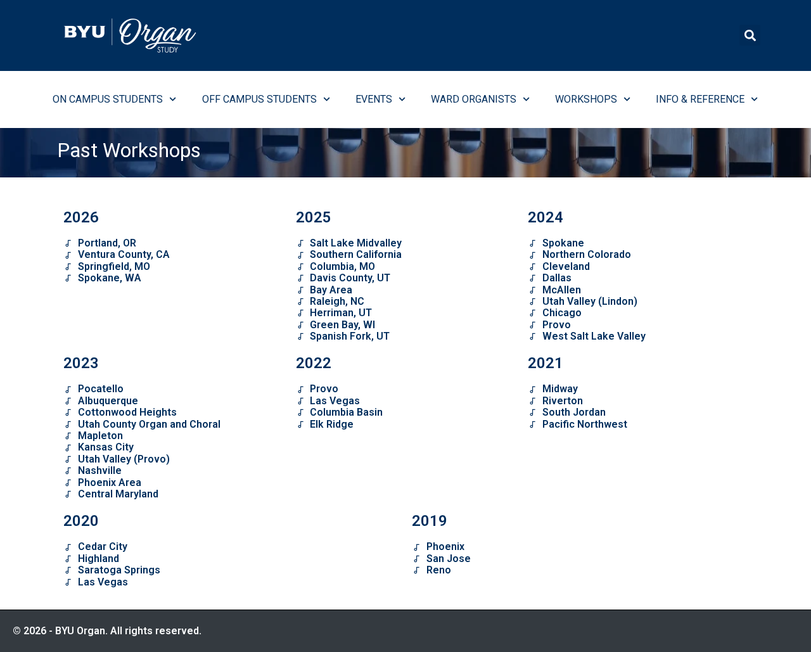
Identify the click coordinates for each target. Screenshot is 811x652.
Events (373, 99)
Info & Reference (700, 99)
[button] (749, 35)
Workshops (586, 99)
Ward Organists (473, 99)
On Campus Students (108, 99)
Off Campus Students (259, 99)
